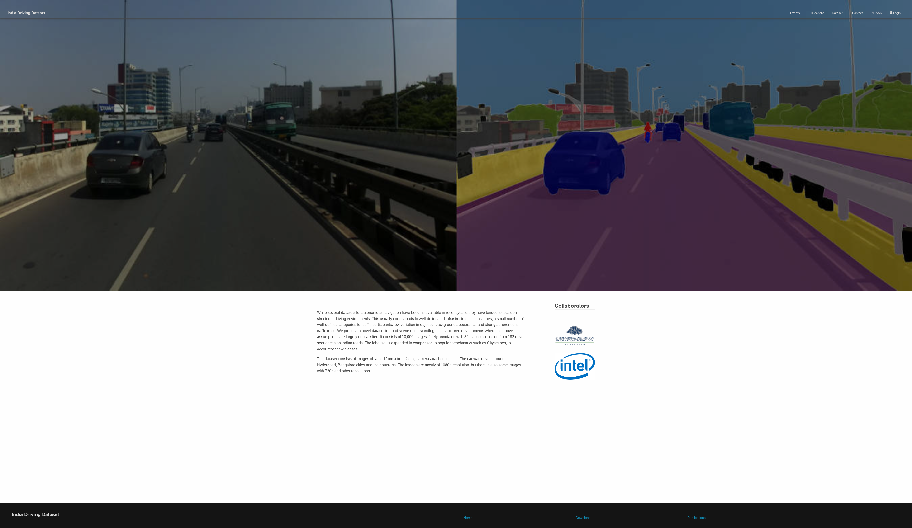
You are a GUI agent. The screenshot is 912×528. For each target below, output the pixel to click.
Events (795, 13)
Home (468, 517)
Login (896, 13)
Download (583, 517)
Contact (857, 13)
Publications (816, 13)
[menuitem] (795, 13)
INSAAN (876, 13)
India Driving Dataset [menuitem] (26, 13)
